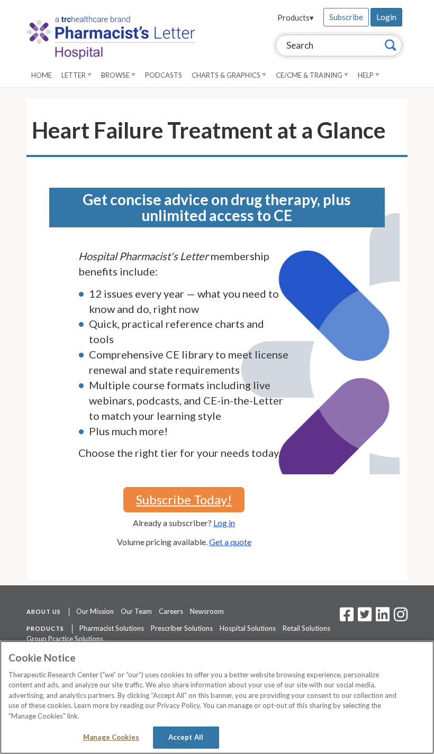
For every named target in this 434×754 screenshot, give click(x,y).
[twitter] (363, 617)
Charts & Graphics (227, 75)
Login (386, 17)
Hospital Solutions (248, 628)
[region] (217, 697)
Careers (171, 611)
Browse (116, 75)
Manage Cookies (111, 737)
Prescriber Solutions (182, 628)
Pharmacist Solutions (111, 628)
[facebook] (347, 617)
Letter (74, 75)
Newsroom (207, 611)
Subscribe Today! (184, 499)
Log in (224, 523)
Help (366, 75)
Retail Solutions (306, 628)
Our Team (136, 611)
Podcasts (163, 75)
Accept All (185, 737)
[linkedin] (382, 617)
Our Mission (95, 611)
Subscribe (346, 17)
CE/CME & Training (310, 75)
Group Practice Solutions (64, 639)
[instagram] (401, 617)
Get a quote (230, 542)
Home (41, 75)
